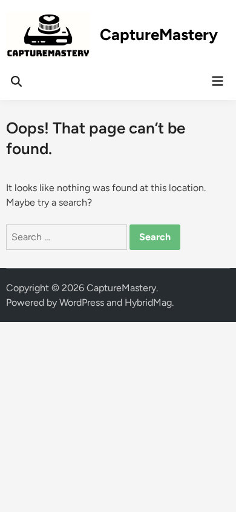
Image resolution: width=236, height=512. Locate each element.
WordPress (81, 302)
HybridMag (148, 302)
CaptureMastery (159, 34)
